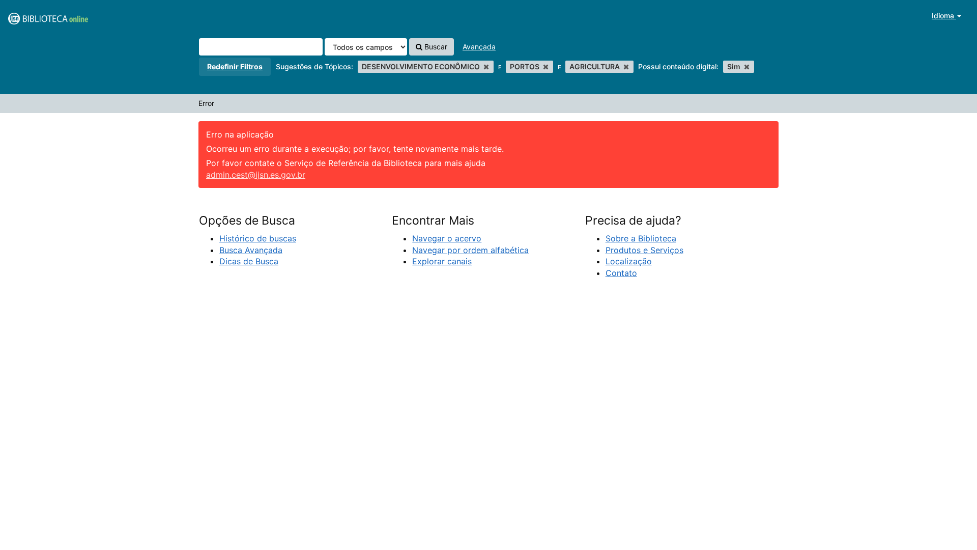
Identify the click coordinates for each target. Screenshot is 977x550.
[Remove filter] (486, 66)
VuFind (33, 16)
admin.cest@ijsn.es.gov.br (255, 175)
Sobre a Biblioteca (641, 238)
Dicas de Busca (248, 261)
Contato (621, 273)
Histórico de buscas (257, 238)
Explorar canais (442, 261)
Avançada (479, 46)
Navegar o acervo (446, 238)
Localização (629, 261)
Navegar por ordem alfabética (470, 250)
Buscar (434, 46)
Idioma (944, 15)
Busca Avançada (250, 250)
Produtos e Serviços (644, 250)
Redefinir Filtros (235, 66)
